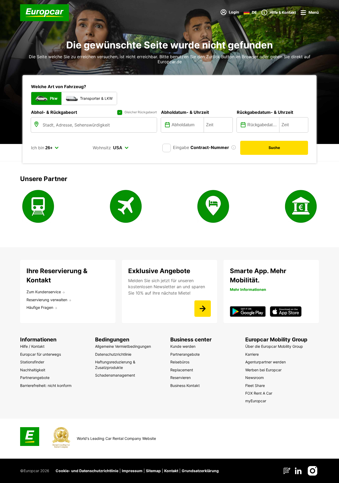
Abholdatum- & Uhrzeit (185, 112)
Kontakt (171, 470)
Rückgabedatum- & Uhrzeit (265, 112)
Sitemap (153, 470)
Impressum (132, 470)
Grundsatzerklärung (200, 470)
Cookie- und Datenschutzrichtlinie (87, 470)
